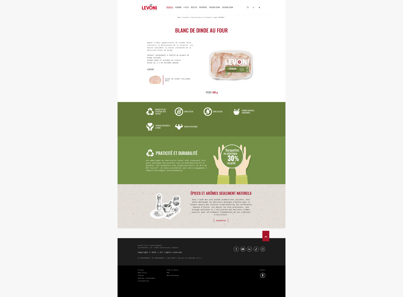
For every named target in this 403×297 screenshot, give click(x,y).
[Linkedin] (249, 249)
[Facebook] (236, 249)
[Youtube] (242, 249)
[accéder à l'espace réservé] (259, 7)
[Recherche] (247, 7)
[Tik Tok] (256, 249)
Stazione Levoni (227, 7)
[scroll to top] (265, 236)
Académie (178, 7)
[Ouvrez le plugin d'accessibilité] (262, 275)
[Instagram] (262, 249)
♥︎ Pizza (186, 7)
